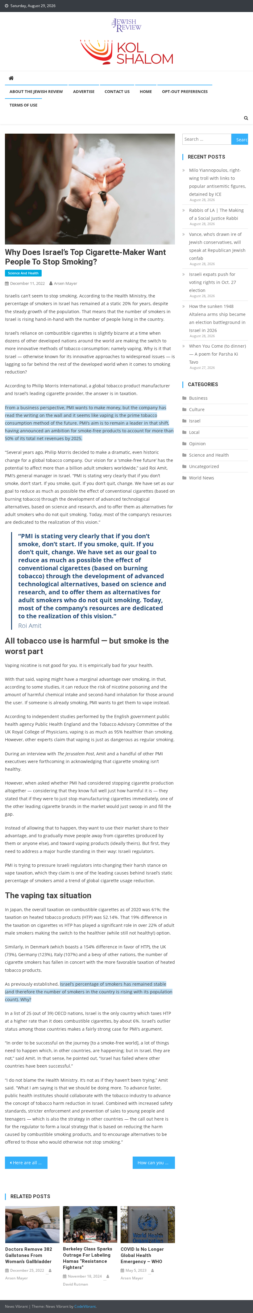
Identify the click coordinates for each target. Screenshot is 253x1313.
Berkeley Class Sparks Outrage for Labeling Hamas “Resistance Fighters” (87, 1258)
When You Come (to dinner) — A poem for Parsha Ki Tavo (217, 354)
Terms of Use (23, 105)
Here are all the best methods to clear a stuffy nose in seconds (30, 1163)
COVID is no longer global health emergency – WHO (142, 1255)
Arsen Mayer (65, 283)
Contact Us (117, 91)
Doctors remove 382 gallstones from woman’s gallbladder (28, 1255)
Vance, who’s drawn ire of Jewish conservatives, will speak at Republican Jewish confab (217, 246)
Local (194, 432)
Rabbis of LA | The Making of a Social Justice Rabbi (216, 214)
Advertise (83, 91)
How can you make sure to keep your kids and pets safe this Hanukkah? (156, 1163)
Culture (197, 409)
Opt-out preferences (185, 91)
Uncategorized (204, 466)
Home (146, 91)
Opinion (197, 443)
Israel (195, 421)
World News (201, 478)
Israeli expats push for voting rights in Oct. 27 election (212, 282)
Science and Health (23, 273)
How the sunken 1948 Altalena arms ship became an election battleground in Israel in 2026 (217, 318)
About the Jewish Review (36, 91)
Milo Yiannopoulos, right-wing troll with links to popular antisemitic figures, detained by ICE (217, 182)
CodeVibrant (85, 1306)
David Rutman (75, 1284)
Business (198, 398)
